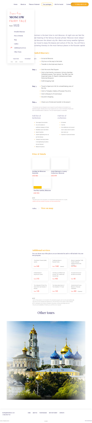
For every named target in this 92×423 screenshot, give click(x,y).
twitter (16, 61)
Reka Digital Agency (88, 420)
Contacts (69, 4)
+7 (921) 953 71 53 (80, 4)
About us (23, 4)
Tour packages (47, 4)
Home (29, 412)
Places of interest (34, 4)
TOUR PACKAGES (43, 412)
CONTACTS (61, 412)
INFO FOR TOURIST (53, 412)
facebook (21, 61)
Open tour (16, 58)
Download (27, 58)
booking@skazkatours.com (8, 412)
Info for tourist (59, 4)
